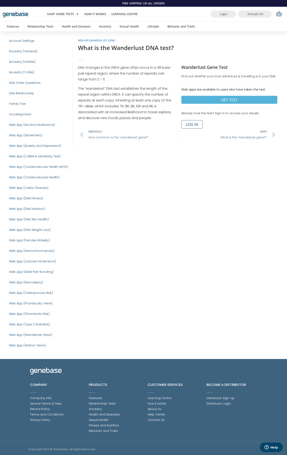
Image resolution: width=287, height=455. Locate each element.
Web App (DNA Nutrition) (27, 209)
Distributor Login (219, 403)
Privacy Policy (40, 420)
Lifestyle (153, 26)
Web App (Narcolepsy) (26, 282)
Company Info (41, 398)
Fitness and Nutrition (104, 425)
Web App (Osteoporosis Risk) (31, 293)
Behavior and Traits (181, 26)
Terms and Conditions (46, 414)
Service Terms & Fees (46, 403)
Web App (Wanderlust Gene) (30, 335)
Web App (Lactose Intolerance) (32, 261)
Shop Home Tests (60, 14)
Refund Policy (40, 409)
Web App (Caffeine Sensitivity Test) (35, 156)
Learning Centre (124, 14)
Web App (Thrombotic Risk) (29, 314)
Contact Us (156, 420)
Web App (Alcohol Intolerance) (32, 125)
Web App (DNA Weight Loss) (30, 230)
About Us (154, 409)
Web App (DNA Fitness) (26, 198)
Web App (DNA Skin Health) (29, 219)
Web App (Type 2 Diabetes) (29, 324)
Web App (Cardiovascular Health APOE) (38, 167)
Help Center (156, 414)
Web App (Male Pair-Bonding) (31, 272)
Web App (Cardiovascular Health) (34, 177)
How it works (95, 14)
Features (13, 26)
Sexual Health (129, 26)
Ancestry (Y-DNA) (21, 72)
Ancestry (105, 26)
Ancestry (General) (23, 51)
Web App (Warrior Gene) (27, 345)
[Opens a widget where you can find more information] (271, 447)
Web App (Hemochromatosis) (31, 251)
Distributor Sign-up (220, 398)
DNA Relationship (21, 93)
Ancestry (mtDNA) (22, 62)
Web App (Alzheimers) (25, 135)
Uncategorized (20, 114)
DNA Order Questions (25, 83)
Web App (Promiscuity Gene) (31, 303)
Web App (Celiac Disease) (28, 188)
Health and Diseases (76, 26)
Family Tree (17, 104)
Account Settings (21, 41)
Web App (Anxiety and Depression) (35, 146)
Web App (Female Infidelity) (29, 240)
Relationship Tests (40, 26)
